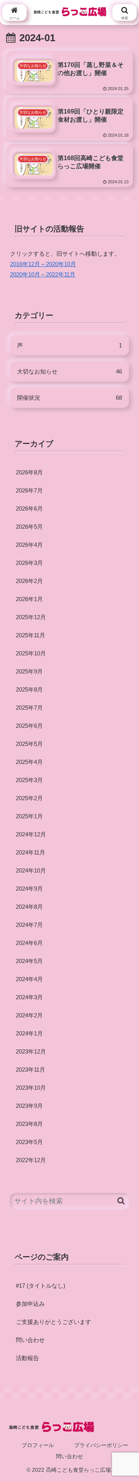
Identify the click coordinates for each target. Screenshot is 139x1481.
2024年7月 (29, 924)
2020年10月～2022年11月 (42, 274)
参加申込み (30, 1303)
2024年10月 (31, 870)
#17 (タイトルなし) (40, 1285)
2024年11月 (30, 852)
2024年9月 (29, 888)
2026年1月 (29, 599)
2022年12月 (31, 1160)
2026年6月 (29, 508)
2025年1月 (29, 816)
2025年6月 (29, 725)
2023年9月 (29, 1105)
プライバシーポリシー (101, 1445)
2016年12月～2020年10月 (43, 264)
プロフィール (38, 1445)
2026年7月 (29, 490)
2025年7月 (29, 707)
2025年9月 (29, 671)
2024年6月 (29, 943)
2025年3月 (29, 780)
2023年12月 (31, 1051)
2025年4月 (29, 762)
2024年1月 (29, 1033)
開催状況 (69, 397)
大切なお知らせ (69, 371)
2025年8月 (29, 689)
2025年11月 (30, 635)
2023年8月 (29, 1124)
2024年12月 (31, 834)
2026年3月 (29, 563)
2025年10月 (31, 653)
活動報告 (27, 1358)
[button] (121, 1200)
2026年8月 (29, 472)
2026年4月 (29, 544)
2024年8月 (29, 906)
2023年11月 (30, 1069)
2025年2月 (29, 798)
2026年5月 (29, 526)
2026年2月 (29, 581)
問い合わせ (30, 1340)
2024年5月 (29, 961)
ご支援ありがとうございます (53, 1321)
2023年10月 (31, 1087)
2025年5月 (29, 743)
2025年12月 (31, 617)
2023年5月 (29, 1142)
